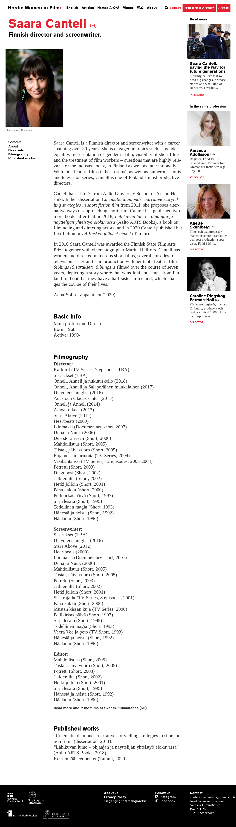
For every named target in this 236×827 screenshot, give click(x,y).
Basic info (16, 150)
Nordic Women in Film (34, 7)
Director (197, 176)
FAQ (140, 8)
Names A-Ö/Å (108, 8)
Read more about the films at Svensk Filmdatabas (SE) (100, 708)
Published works (21, 158)
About (152, 8)
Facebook (160, 801)
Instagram (167, 796)
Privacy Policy (115, 796)
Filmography (18, 154)
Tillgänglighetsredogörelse (125, 801)
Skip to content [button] (12, 3)
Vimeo (128, 8)
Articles (88, 8)
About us (111, 792)
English (72, 8)
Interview (197, 94)
